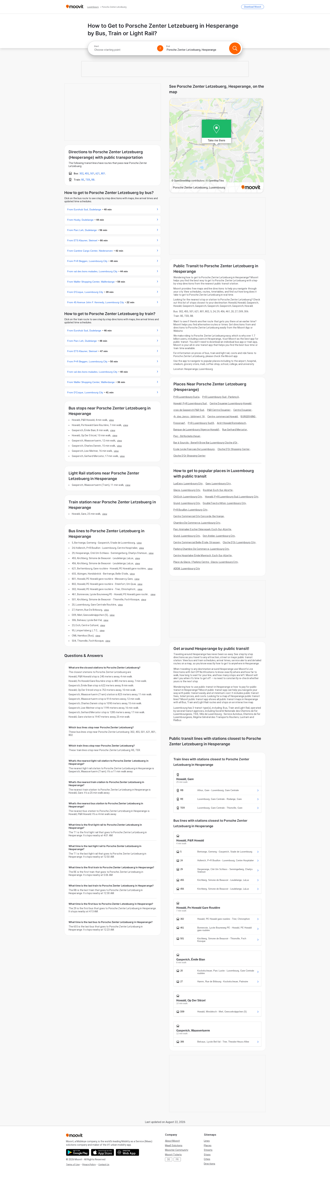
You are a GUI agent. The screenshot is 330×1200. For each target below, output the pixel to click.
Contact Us (103, 1164)
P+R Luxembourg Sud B (201, 423)
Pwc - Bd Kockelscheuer (186, 436)
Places (207, 1145)
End (168, 46)
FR (177, 1159)
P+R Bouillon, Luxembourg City (190, 509)
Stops (207, 1154)
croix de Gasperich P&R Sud (188, 410)
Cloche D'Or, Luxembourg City (239, 542)
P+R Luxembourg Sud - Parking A (220, 397)
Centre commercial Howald (222, 416)
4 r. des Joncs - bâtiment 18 (189, 416)
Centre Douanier (242, 410)
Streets (208, 1150)
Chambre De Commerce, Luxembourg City (196, 522)
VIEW (111, 420)
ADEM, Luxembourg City (186, 568)
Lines (207, 1140)
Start (96, 46)
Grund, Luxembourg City (186, 503)
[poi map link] (216, 145)
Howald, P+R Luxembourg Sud (190, 403)
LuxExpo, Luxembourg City (187, 483)
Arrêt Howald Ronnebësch (231, 423)
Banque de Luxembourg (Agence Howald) (196, 429)
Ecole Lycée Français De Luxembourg (193, 449)
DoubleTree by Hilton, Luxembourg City (224, 503)
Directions (209, 1163)
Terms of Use (73, 1164)
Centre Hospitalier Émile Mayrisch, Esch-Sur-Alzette (202, 555)
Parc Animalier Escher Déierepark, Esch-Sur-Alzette (202, 529)
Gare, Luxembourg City (218, 483)
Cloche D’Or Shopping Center (189, 455)
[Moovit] (74, 7)
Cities (207, 1159)
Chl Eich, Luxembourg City (187, 496)
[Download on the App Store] (102, 1152)
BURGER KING (248, 416)
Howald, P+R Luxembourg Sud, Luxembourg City (231, 496)
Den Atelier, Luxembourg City (219, 535)
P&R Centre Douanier (218, 410)
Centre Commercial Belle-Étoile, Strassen (196, 542)
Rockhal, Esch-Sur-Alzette (218, 490)
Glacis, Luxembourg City (186, 490)
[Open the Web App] (127, 1152)
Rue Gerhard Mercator (234, 429)
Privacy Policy (89, 1164)
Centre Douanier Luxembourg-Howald (230, 403)
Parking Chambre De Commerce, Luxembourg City (201, 549)
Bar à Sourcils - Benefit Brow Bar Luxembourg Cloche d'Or (205, 442)
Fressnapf (179, 423)
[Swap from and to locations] (160, 48)
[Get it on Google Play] (77, 1152)
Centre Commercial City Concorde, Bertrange (198, 516)
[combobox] (124, 50)
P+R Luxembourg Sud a (186, 397)
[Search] (235, 48)
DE (168, 1159)
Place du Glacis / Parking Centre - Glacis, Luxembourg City (205, 562)
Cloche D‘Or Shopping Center (234, 449)
